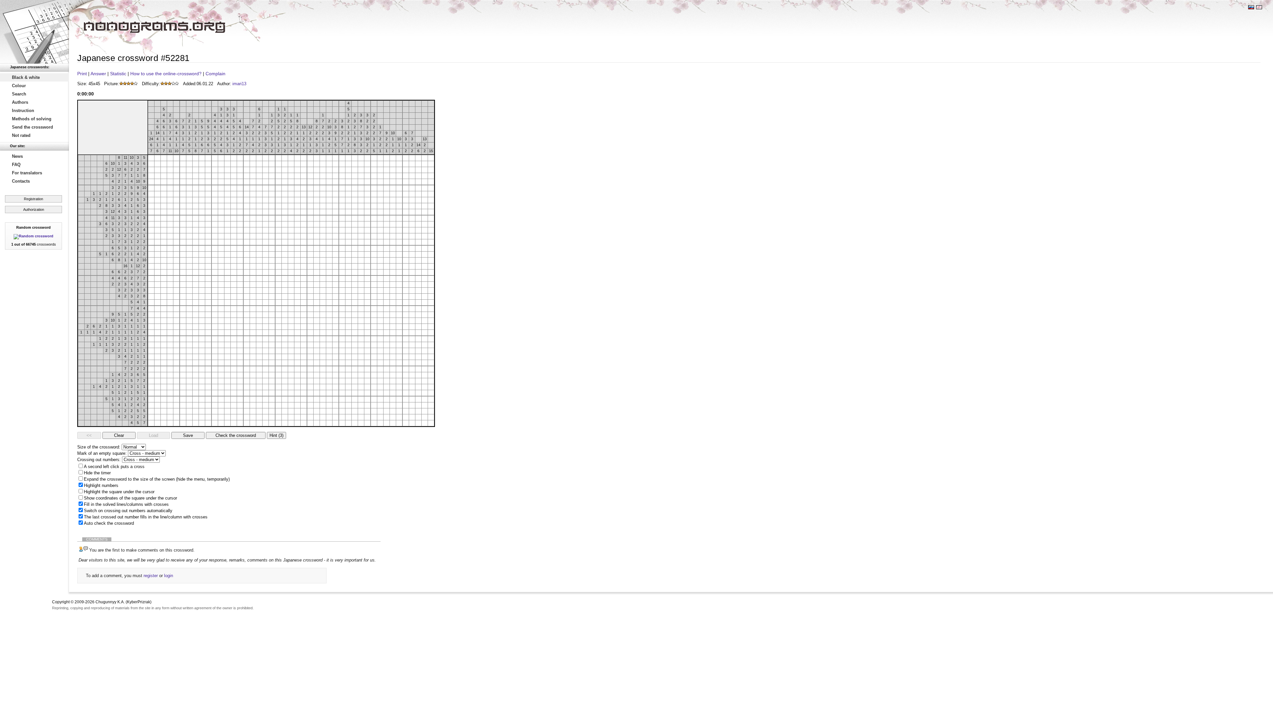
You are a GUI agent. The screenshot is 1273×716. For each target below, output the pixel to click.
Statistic (118, 73)
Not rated (21, 135)
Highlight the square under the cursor (119, 491)
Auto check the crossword (109, 523)
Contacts (21, 181)
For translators (27, 172)
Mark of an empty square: (102, 453)
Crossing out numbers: (99, 459)
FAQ (16, 164)
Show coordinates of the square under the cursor (130, 498)
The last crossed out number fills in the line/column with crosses (146, 516)
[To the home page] (34, 32)
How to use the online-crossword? (166, 73)
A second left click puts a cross (114, 466)
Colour (19, 85)
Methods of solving (31, 118)
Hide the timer (97, 472)
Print (82, 73)
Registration (33, 199)
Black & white (26, 77)
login (168, 575)
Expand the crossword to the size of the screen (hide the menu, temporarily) (157, 479)
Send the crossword (32, 127)
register (151, 575)
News (17, 156)
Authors (20, 102)
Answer (98, 73)
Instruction (23, 110)
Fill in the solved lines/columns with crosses (126, 504)
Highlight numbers (101, 485)
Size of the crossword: (98, 447)
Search (19, 93)
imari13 (239, 83)
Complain (215, 73)
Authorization (33, 209)
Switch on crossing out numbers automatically (128, 510)
